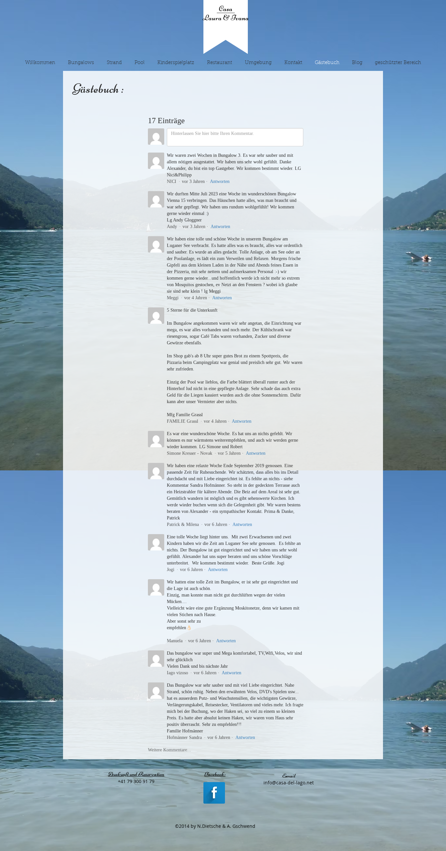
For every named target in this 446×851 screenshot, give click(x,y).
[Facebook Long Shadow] (214, 793)
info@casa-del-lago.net (288, 782)
